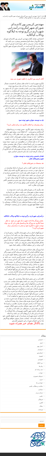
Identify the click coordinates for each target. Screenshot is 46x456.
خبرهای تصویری (38, 376)
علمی (41, 396)
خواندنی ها (39, 383)
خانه (43, 16)
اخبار (39, 16)
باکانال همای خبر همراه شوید (24, 323)
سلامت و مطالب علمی (36, 386)
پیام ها (41, 366)
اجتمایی (40, 339)
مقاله (41, 406)
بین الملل (40, 363)
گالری (41, 403)
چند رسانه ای (39, 369)
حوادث (41, 373)
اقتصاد (41, 356)
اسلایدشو (40, 353)
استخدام (40, 349)
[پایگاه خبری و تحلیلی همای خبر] (23, 6)
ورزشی (40, 409)
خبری (41, 379)
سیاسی (40, 389)
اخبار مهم (40, 346)
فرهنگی (40, 399)
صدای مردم (39, 393)
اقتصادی (40, 359)
